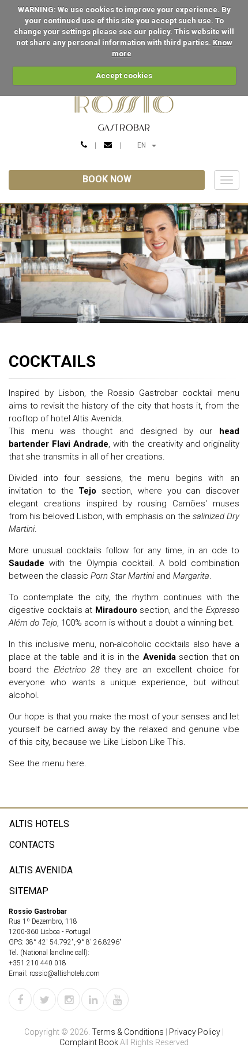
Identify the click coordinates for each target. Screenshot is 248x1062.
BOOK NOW (106, 179)
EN (151, 145)
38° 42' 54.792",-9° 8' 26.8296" (73, 942)
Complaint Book (88, 1042)
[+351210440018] (84, 145)
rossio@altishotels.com (64, 973)
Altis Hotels (39, 823)
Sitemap (28, 890)
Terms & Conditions (128, 1032)
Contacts (32, 844)
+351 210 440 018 (37, 963)
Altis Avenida (41, 870)
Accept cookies (124, 75)
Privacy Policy (194, 1032)
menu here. (64, 763)
